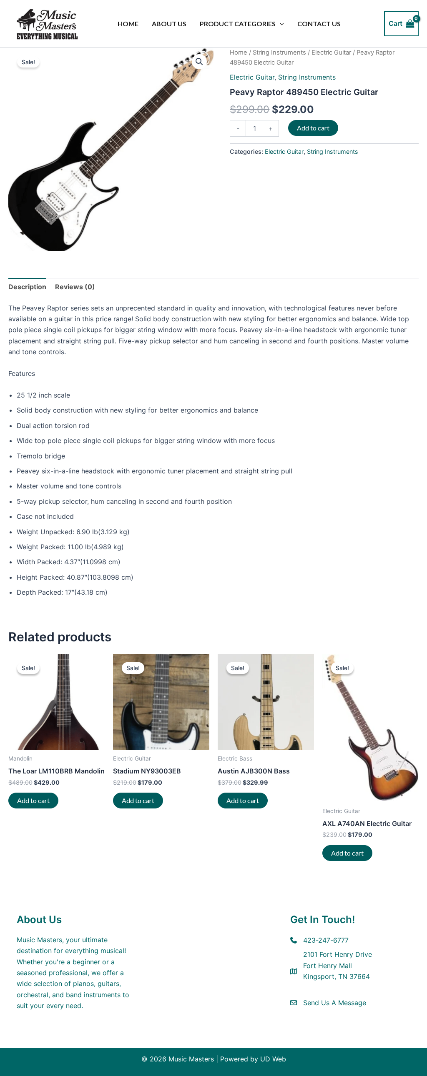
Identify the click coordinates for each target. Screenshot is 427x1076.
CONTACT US (319, 24)
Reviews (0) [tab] (75, 287)
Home (238, 52)
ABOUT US (169, 24)
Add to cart (313, 128)
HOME (128, 24)
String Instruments (279, 52)
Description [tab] (27, 287)
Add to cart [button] (33, 800)
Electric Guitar (331, 52)
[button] (280, 23)
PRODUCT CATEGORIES (238, 24)
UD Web (273, 1059)
